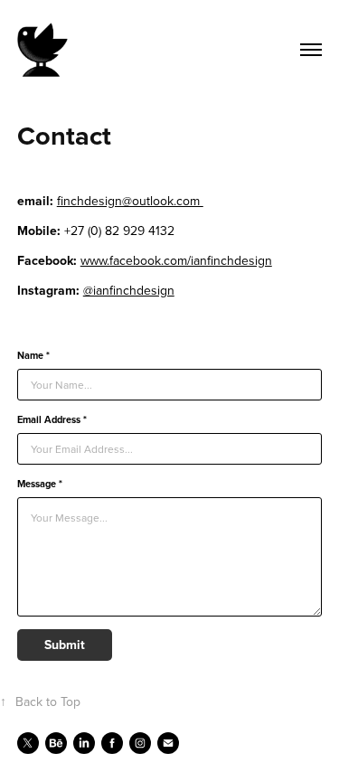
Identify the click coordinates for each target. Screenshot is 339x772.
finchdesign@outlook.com (130, 201)
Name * (33, 355)
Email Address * (52, 420)
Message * (39, 484)
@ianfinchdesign (128, 290)
